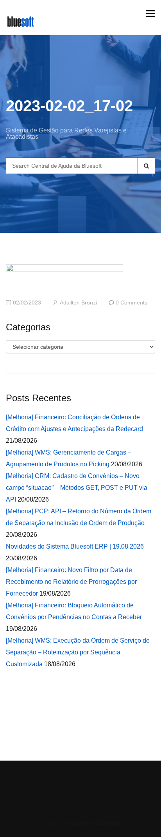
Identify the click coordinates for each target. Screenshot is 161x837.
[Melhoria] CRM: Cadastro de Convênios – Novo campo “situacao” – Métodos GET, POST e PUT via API (76, 488)
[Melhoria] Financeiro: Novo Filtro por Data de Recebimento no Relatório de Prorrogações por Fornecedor (71, 582)
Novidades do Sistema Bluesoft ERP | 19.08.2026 (75, 546)
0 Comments (131, 303)
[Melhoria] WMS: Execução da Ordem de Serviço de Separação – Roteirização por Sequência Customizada (78, 652)
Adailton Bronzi (78, 303)
